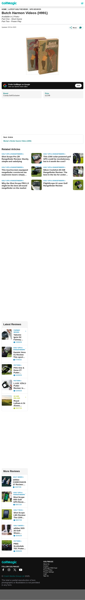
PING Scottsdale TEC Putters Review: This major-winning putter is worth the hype (20, 546)
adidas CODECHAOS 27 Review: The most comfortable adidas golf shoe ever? (19, 482)
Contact (45, 566)
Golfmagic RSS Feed (50, 568)
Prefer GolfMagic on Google (19, 84)
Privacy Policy (47, 570)
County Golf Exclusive (11, 95)
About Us (46, 564)
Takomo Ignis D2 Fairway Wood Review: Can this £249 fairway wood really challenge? (20, 337)
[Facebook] (4, 570)
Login (45, 574)
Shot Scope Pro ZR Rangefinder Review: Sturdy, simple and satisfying (15, 159)
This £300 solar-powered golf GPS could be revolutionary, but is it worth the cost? (57, 159)
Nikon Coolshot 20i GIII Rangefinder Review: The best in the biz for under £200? (55, 172)
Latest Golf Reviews (18, 9)
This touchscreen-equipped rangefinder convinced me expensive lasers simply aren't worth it (15, 172)
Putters (17, 365)
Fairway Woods (17, 331)
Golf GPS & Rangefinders (12, 154)
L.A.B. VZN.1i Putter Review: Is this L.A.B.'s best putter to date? (20, 385)
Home (4, 9)
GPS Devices (35, 9)
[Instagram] (9, 570)
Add (78, 85)
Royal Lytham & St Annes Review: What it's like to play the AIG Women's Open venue (20, 403)
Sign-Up (46, 576)
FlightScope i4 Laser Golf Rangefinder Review (55, 184)
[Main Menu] (82, 3)
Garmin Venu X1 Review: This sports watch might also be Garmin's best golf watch (19, 354)
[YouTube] (21, 570)
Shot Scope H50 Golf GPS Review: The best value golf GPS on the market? (19, 499)
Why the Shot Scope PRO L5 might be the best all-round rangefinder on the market (15, 185)
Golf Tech (18, 510)
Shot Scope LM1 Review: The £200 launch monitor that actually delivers (20, 515)
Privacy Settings (48, 572)
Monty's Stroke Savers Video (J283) (17, 141)
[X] (15, 570)
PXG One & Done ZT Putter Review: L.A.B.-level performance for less (20, 370)
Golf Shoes (17, 477)
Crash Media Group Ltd (14, 576)
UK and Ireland (17, 397)
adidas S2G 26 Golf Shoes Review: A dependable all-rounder (19, 530)
